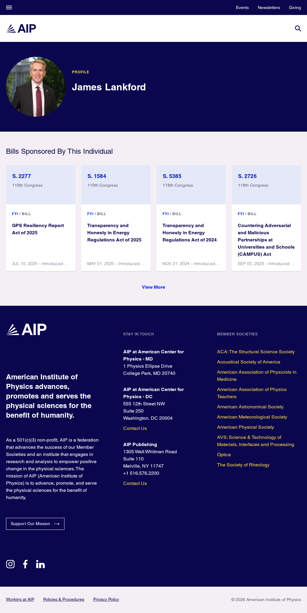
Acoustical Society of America (248, 362)
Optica (224, 454)
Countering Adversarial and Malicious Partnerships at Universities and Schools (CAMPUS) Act (266, 240)
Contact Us (135, 428)
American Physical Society (245, 427)
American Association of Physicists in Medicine (257, 375)
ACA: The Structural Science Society (256, 352)
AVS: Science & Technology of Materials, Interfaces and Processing (255, 440)
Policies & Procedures (63, 599)
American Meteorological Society (252, 417)
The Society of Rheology (243, 465)
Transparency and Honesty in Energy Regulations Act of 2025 (114, 233)
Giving (295, 7)
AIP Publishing (140, 444)
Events (242, 7)
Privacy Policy (106, 599)
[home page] (21, 28)
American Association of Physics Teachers (252, 393)
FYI (15, 214)
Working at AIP (20, 599)
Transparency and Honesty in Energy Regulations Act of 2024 (189, 233)
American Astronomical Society (250, 407)
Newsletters (269, 7)
